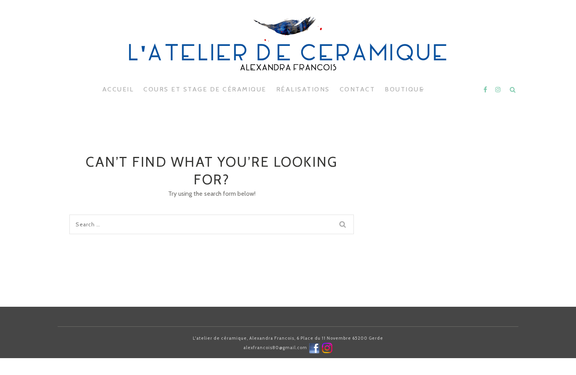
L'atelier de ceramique (288, 55)
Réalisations (303, 89)
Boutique (404, 89)
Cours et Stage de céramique (204, 89)
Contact (357, 89)
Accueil (118, 89)
